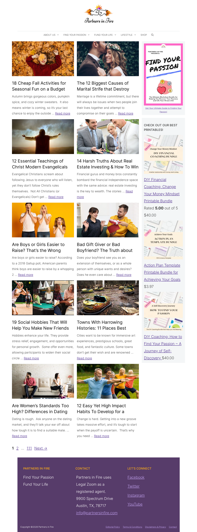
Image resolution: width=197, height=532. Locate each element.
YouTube (134, 504)
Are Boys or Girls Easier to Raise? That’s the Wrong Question (38, 250)
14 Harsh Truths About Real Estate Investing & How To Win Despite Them (108, 166)
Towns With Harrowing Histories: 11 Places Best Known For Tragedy (101, 328)
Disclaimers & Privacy (155, 527)
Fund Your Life (103, 34)
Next (40, 448)
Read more (62, 113)
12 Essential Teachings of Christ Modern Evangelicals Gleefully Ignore (40, 166)
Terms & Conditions (132, 527)
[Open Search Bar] (152, 34)
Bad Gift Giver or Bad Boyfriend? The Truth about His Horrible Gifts (105, 250)
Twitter (133, 486)
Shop (144, 34)
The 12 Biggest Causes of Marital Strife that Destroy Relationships (103, 88)
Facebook (136, 477)
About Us (49, 34)
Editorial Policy (113, 527)
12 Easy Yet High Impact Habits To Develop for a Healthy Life (101, 411)
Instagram (136, 495)
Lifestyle (127, 34)
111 (30, 448)
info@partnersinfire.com (96, 513)
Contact (173, 527)
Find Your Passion (74, 34)
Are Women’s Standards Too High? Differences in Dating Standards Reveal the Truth (40, 411)
